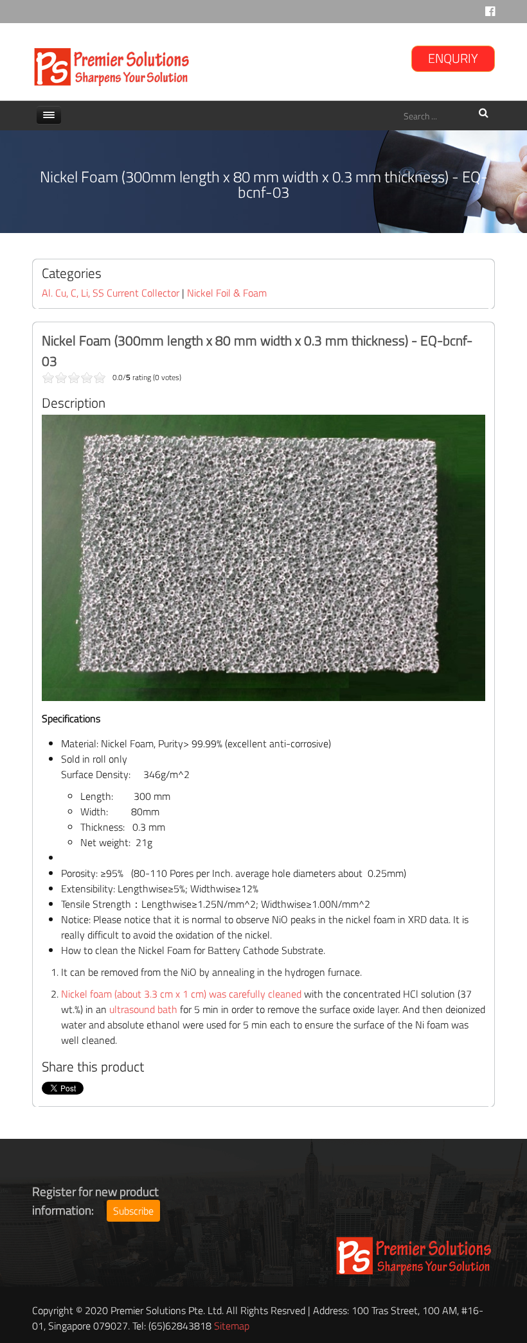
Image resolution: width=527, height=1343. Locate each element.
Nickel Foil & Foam (227, 292)
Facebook (490, 14)
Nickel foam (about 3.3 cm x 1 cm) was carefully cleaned (181, 993)
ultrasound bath (143, 1009)
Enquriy (453, 58)
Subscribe (133, 1210)
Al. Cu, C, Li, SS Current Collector (112, 292)
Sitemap (231, 1325)
